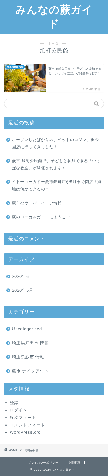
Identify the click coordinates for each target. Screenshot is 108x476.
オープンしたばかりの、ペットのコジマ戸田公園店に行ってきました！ (55, 143)
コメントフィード (27, 425)
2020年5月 (22, 290)
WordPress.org (25, 432)
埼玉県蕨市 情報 (28, 356)
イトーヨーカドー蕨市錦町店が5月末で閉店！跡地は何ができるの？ (57, 185)
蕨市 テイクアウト (30, 370)
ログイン (18, 410)
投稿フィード (23, 417)
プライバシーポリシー (43, 462)
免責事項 (74, 462)
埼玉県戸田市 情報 (30, 343)
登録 (14, 402)
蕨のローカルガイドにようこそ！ (43, 217)
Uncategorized (27, 328)
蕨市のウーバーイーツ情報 (37, 203)
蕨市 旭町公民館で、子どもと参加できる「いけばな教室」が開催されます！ (56, 164)
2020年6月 (22, 276)
